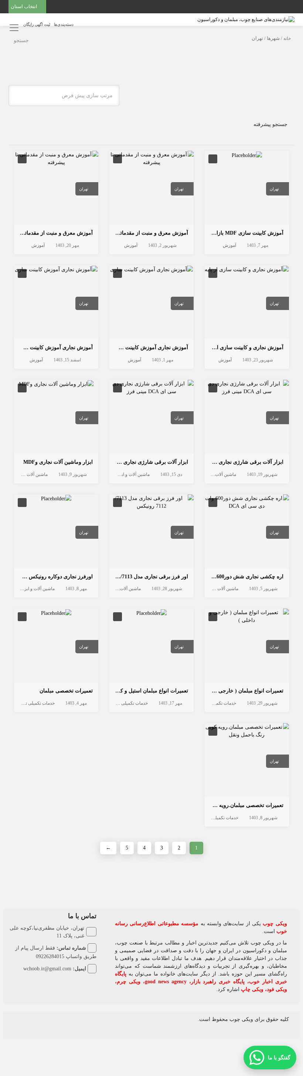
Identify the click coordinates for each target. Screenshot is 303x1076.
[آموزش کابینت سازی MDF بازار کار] (247, 154)
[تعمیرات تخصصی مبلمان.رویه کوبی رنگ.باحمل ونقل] (247, 730)
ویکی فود (277, 989)
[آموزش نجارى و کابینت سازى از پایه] (247, 269)
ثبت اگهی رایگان (36, 24)
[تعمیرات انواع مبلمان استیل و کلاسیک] (151, 612)
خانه (287, 38)
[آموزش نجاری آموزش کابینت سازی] (151, 269)
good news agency (166, 981)
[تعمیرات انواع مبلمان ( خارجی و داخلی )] (247, 616)
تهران (274, 189)
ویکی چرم (128, 981)
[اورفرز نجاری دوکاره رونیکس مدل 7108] (56, 498)
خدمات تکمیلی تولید (218, 703)
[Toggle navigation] (13, 27)
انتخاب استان (24, 6)
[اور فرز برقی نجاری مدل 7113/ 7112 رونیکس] (151, 501)
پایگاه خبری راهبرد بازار (218, 981)
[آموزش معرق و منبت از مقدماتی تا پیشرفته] (151, 158)
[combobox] (63, 95)
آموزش (229, 245)
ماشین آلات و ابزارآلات (215, 474)
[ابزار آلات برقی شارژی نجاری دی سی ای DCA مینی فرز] (247, 387)
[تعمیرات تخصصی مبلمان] (56, 612)
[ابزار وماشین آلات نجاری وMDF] (56, 384)
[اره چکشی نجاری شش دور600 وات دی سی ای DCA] (247, 501)
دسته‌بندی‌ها (64, 24)
